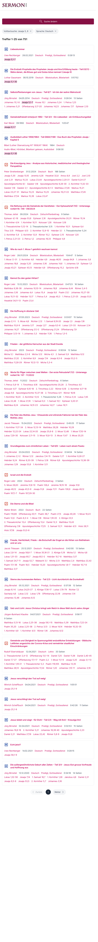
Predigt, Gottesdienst (55, 55)
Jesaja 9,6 (52, 292)
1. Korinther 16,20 (12, 397)
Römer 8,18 (60, 388)
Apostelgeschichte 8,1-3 (41, 188)
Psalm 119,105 (52, 664)
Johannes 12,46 (11, 597)
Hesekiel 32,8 (52, 175)
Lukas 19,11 (62, 405)
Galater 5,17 (58, 456)
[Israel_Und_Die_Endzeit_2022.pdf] (6, 475)
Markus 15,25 (42, 192)
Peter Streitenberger (14, 171)
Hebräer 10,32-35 (72, 626)
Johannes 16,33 (43, 238)
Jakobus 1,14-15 (43, 456)
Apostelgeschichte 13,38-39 (75, 460)
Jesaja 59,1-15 (45, 622)
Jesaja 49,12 (10, 489)
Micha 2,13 (54, 560)
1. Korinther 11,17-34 (13, 427)
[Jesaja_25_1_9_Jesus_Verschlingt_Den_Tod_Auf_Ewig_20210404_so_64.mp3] (6, 699)
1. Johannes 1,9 (71, 263)
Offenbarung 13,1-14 (39, 655)
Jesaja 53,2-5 (70, 358)
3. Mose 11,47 (61, 435)
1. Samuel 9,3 (39, 401)
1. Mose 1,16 (35, 518)
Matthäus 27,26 (62, 188)
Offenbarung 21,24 (50, 329)
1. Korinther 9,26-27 (75, 456)
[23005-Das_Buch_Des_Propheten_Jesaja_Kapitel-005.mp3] (6, 138)
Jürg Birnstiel (10, 98)
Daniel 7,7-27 (10, 660)
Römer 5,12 (28, 456)
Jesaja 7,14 (43, 358)
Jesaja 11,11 (51, 489)
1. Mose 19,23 (84, 514)
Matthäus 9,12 (77, 354)
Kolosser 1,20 (72, 234)
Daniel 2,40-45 (84, 655)
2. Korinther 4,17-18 (77, 388)
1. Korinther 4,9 (11, 630)
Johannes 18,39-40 (50, 730)
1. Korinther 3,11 (40, 464)
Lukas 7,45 (83, 397)
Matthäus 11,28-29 (13, 362)
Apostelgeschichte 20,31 (59, 218)
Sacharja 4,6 (10, 593)
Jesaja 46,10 (55, 259)
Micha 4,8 (82, 552)
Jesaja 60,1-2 (38, 556)
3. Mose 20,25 (76, 435)
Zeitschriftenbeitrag (49, 214)
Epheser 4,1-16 (11, 218)
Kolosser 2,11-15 (27, 435)
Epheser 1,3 (86, 263)
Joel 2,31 (8, 179)
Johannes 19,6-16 (12, 730)
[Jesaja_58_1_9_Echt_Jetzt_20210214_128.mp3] (6, 745)
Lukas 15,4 (40, 292)
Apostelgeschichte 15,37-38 (29, 393)
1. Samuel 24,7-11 (12, 560)
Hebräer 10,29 (67, 427)
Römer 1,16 (42, 630)
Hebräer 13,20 (38, 564)
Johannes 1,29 (11, 464)
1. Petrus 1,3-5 (60, 333)
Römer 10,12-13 (31, 362)
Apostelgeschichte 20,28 (51, 384)
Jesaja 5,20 (25, 263)
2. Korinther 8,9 (28, 358)
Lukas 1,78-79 (60, 589)
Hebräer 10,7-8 (54, 556)
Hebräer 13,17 (26, 296)
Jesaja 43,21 (10, 267)
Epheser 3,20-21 (70, 401)
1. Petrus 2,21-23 (12, 238)
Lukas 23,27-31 (11, 192)
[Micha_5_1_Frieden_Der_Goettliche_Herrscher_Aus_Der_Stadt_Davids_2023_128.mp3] (6, 344)
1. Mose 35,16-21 (42, 552)
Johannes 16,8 (11, 263)
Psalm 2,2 (44, 660)
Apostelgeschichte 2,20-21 (57, 179)
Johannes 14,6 (55, 263)
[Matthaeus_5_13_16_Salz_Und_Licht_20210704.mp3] (6, 608)
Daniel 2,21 (9, 734)
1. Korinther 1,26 (54, 777)
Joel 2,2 (76, 175)
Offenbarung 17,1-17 (28, 660)
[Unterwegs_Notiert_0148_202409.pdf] (6, 207)
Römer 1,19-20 (50, 518)
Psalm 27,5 (56, 514)
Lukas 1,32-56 (11, 777)
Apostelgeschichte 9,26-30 (53, 184)
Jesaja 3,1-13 (85, 660)
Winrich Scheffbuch (13, 684)
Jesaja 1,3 (67, 321)
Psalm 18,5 (24, 564)
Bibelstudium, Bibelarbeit (57, 77)
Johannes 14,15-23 (29, 405)
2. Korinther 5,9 (11, 234)
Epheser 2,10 (82, 106)
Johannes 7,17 (67, 106)
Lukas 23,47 (42, 196)
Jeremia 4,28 (37, 175)
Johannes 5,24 (54, 102)
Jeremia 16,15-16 (59, 485)
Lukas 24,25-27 (25, 589)
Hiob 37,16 (9, 530)
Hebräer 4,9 (41, 259)
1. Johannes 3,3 (29, 333)
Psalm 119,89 (10, 514)
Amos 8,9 (65, 175)
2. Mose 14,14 (55, 626)
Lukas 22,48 (10, 401)
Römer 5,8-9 (53, 734)
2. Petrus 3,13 (40, 626)
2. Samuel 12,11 (55, 526)
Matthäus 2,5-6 (22, 354)
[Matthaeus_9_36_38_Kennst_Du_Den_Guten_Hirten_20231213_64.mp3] (6, 278)
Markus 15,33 (21, 179)
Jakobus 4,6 (70, 777)
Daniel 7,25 (56, 655)
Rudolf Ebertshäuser (14, 651)
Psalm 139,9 (64, 489)
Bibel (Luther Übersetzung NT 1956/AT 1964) (26, 145)
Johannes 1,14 (68, 593)
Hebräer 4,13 (70, 526)
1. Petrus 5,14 (69, 397)
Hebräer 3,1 (56, 230)
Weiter (57, 792)
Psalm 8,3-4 (22, 518)
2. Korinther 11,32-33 (78, 184)
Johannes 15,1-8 (12, 102)
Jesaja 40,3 (54, 296)
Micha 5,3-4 (46, 362)
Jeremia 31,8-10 (27, 485)
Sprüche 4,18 (72, 267)
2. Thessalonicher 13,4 (15, 522)
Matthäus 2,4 (68, 560)
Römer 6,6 (55, 460)
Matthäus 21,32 (11, 358)
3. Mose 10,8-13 (45, 435)
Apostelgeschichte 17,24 (32, 668)
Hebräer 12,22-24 (12, 431)
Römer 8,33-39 (26, 460)
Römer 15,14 (79, 218)
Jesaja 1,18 (79, 321)
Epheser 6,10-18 (26, 388)
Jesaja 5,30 (9, 175)
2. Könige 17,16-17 (43, 589)
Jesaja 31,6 (74, 485)
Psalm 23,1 (64, 292)
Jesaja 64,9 (68, 259)
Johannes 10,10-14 (32, 288)
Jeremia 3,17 (28, 325)
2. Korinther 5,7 (38, 781)
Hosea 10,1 (40, 102)
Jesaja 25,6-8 (46, 431)
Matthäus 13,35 (68, 664)
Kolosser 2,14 (84, 325)
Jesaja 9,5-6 (54, 325)
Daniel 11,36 (69, 655)
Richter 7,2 (74, 589)
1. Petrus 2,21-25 (70, 296)
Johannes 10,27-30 (80, 292)
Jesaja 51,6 (38, 489)
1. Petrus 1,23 (70, 102)
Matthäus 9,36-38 (13, 288)
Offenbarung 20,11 (27, 514)
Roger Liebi (9, 255)
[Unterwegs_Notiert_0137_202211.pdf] (6, 374)
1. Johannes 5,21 (12, 106)
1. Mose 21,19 (24, 401)
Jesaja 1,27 (41, 325)
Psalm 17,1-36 (10, 564)
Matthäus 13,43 (66, 522)
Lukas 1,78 (35, 593)
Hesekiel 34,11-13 (12, 300)
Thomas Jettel (11, 214)
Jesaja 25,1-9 (10, 688)
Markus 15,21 (78, 188)
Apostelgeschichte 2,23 (72, 730)
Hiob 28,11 (83, 526)
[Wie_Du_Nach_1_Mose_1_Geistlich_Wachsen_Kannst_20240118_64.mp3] (6, 249)
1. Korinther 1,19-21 (13, 664)
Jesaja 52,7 (28, 560)
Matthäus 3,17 (70, 556)
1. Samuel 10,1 (53, 401)
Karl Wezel (9, 123)
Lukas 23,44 (36, 179)
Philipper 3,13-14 (12, 333)
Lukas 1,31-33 (69, 325)
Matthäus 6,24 (11, 405)
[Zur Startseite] (14, 5)
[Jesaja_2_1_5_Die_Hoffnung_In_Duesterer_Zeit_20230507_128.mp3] (6, 311)
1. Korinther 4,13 (27, 630)
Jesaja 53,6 (25, 218)
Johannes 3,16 (40, 263)
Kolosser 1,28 (45, 222)
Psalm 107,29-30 (27, 493)
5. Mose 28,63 (11, 485)
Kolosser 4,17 (10, 388)
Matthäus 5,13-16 (12, 622)
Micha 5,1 (8, 354)
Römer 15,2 (44, 234)
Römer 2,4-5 (81, 288)
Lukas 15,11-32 (11, 296)
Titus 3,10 (8, 230)
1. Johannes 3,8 (83, 259)
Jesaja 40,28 (69, 514)
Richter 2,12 (36, 321)
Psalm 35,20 (10, 626)
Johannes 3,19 (83, 668)
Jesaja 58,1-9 (10, 755)
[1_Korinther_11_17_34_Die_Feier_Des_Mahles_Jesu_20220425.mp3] (6, 416)
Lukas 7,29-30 (11, 435)
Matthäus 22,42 (83, 560)
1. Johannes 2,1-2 (12, 456)
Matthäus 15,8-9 (12, 325)
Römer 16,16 (69, 393)
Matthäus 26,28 (50, 427)
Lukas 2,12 (23, 593)
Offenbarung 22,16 (51, 593)
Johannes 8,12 (28, 597)
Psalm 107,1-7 (10, 493)
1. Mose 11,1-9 (57, 660)
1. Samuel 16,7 (38, 777)
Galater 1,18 (32, 184)
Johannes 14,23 (51, 106)
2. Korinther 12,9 (29, 234)
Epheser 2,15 (58, 234)
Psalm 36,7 (43, 514)
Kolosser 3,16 (59, 222)
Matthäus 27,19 (24, 734)
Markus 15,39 (27, 196)
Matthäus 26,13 (11, 668)
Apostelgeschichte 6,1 (14, 184)
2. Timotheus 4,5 (74, 384)
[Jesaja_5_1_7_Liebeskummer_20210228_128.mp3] (6, 49)
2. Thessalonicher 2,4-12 (16, 655)
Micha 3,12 (37, 354)
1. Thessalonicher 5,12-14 (16, 226)
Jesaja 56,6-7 (25, 552)
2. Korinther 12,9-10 (39, 230)
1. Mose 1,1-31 (10, 259)
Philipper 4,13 (21, 230)
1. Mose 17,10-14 (78, 431)
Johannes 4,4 (26, 292)
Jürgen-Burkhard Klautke (16, 614)
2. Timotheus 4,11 (53, 393)
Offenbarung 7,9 (69, 329)
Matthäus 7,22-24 (78, 622)
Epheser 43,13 (25, 267)
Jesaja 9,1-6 (10, 589)
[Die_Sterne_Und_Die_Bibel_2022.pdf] (6, 504)
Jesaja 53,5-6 (22, 530)
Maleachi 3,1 (41, 560)
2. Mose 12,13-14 (33, 427)
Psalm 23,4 (28, 300)
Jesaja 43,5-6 (24, 489)
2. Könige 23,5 (66, 518)
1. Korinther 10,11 (29, 222)
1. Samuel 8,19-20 (52, 321)
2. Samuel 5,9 (62, 354)
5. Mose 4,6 (23, 321)
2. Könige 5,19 (58, 552)
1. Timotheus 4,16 (29, 384)
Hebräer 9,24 (10, 460)
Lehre (51, 651)
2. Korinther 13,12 (31, 397)
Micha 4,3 (49, 354)
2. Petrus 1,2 (28, 238)
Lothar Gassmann (12, 77)
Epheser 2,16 (39, 218)
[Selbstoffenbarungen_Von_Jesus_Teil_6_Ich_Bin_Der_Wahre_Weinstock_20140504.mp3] (6, 92)
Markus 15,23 (27, 192)
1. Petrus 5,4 (41, 296)
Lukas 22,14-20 (30, 431)
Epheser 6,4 (77, 226)
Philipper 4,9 (59, 238)
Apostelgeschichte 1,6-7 (58, 564)
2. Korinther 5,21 (31, 730)
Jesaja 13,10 (23, 175)
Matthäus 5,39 (61, 622)
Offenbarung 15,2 (55, 267)
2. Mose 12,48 (62, 431)
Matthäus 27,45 (78, 192)
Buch (50, 171)
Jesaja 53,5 (85, 296)
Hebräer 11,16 (45, 333)
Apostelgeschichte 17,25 (34, 526)
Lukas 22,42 (39, 734)
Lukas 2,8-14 (10, 552)
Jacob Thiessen (11, 423)
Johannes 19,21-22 (60, 192)
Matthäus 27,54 (11, 196)
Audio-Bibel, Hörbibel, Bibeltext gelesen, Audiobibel (29, 149)
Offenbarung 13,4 (36, 522)
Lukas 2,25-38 (30, 622)
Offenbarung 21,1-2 (30, 329)
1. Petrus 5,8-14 (11, 384)
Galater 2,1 (22, 188)
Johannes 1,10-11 (67, 668)
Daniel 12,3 (51, 522)
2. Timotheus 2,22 (44, 388)
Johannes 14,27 (11, 329)
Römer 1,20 (51, 668)
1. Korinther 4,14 (11, 222)
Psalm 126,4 (43, 485)
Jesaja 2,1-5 (10, 321)
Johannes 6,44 (66, 288)
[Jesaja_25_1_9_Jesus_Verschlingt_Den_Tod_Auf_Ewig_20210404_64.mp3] (6, 678)
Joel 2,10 (86, 175)
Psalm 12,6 (9, 518)
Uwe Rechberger (12, 55)
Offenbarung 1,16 (12, 526)
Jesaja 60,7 (24, 556)
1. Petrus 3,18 (42, 460)
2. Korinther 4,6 (26, 259)
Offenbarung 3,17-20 (32, 106)
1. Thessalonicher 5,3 (34, 664)
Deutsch (39, 55)
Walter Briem (10, 510)
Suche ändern (50, 21)
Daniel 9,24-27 (79, 179)
